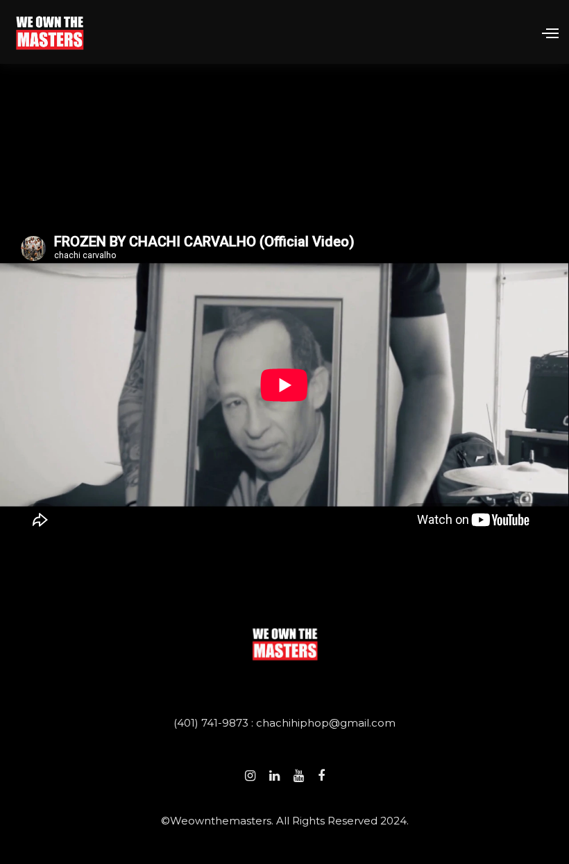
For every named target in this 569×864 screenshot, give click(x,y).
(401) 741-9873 (212, 722)
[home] (49, 31)
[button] (544, 31)
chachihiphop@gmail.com (326, 722)
